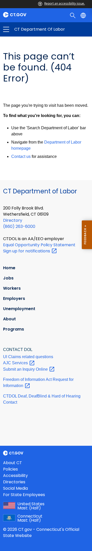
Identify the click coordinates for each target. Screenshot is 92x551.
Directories (14, 482)
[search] (73, 15)
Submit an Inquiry (26, 369)
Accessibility (15, 475)
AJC (16, 363)
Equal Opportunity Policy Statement (39, 245)
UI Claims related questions (28, 357)
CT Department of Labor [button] (26, 29)
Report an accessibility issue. (64, 3)
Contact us (21, 156)
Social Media (15, 488)
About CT (12, 463)
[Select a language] (83, 15)
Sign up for (27, 251)
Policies (10, 469)
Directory (12, 220)
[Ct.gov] (23, 14)
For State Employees (24, 495)
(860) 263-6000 (19, 226)
